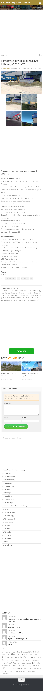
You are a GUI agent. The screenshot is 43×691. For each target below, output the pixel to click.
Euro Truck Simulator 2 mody (14, 470)
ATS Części (7, 532)
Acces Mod (8, 655)
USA (15, 669)
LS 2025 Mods (31, 652)
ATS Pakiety (7, 545)
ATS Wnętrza (8, 542)
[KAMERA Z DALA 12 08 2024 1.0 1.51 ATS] (11, 366)
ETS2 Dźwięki (8, 503)
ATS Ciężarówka (9, 512)
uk (13, 668)
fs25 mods (5, 652)
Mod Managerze (13, 665)
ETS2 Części (7, 493)
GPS (13, 663)
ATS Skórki (7, 538)
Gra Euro (17, 663)
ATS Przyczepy (8, 516)
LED (37, 663)
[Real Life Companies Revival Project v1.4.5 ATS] (32, 366)
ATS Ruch (6, 525)
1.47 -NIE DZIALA (14, 627)
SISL (8, 669)
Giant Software (35, 660)
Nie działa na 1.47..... (15, 633)
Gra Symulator (25, 663)
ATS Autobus (8, 522)
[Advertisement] (21, 31)
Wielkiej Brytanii (29, 669)
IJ (29, 663)
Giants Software (6, 663)
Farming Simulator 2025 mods (12, 671)
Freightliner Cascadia (24, 660)
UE (11, 669)
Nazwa (6, 417)
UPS (31, 278)
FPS (16, 660)
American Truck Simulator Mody (15, 506)
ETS (29, 657)
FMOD (13, 660)
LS (39, 663)
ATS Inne (4, 55)
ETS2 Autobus (8, 486)
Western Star (21, 669)
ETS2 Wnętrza (8, 499)
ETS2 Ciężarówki (9, 476)
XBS (35, 669)
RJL (34, 666)
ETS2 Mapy (7, 473)
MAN (4, 666)
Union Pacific (24, 278)
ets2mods (6, 68)
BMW (11, 657)
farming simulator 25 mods (18, 652)
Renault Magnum (29, 666)
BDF (7, 658)
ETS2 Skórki (7, 496)
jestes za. (11, 644)
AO (37, 655)
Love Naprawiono (10, 278)
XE (37, 669)
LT (2, 666)
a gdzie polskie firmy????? (17, 639)
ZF (40, 669)
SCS (18, 278)
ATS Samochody (9, 519)
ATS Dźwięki (7, 535)
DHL (19, 658)
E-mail (24, 417)
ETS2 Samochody (9, 483)
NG (21, 666)
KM (33, 662)
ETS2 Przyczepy (9, 480)
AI (12, 654)
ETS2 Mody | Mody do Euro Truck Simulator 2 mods (16, 2)
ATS (4, 657)
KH (31, 663)
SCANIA (37, 666)
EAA (26, 658)
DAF (15, 657)
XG (39, 669)
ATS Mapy (6, 509)
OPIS (23, 666)
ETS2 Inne (6, 489)
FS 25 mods (26, 671)
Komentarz (8, 403)
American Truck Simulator (24, 654)
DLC (22, 657)
